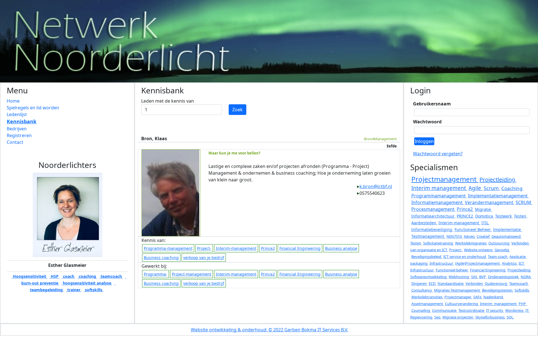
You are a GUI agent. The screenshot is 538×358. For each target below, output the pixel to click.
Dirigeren (419, 283)
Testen (520, 216)
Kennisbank (21, 121)
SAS (474, 276)
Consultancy (422, 290)
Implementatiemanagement (498, 196)
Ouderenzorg (496, 283)
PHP (523, 303)
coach (68, 276)
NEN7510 (454, 236)
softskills (93, 289)
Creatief (483, 236)
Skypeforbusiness (490, 317)
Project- (204, 248)
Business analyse (341, 248)
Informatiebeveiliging (432, 229)
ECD (432, 283)
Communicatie (444, 310)
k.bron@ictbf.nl (376, 186)
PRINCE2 (465, 216)
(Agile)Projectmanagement (478, 263)
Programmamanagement (439, 196)
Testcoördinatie (471, 310)
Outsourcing (499, 243)
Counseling (421, 310)
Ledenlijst (17, 114)
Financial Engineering (300, 248)
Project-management (191, 274)
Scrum (492, 188)
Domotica (484, 216)
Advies (470, 236)
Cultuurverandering (462, 303)
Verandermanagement (489, 202)
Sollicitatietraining (438, 243)
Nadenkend (493, 296)
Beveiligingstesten (497, 290)
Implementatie (507, 229)
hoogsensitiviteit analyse (87, 283)
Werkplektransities (427, 296)
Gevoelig (502, 249)
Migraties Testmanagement (457, 290)
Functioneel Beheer (473, 229)
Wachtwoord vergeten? (438, 154)
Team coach (498, 256)
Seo (437, 317)
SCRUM (524, 202)
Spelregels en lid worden (33, 108)
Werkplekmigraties (471, 243)
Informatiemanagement (437, 202)
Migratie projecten (458, 317)
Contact (15, 142)
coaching (87, 276)
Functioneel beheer (452, 269)
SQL (510, 317)
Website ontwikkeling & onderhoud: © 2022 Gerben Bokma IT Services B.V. (269, 330)
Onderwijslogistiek (504, 276)
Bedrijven (17, 129)
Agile (476, 188)
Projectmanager (458, 296)
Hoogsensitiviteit (29, 276)
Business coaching (161, 257)
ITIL (485, 222)
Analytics (510, 263)
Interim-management (236, 248)
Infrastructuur (442, 263)
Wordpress (514, 310)
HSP (55, 276)
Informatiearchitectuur (433, 216)
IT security (495, 310)
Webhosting (459, 276)
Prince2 (268, 248)
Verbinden (474, 283)
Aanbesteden (424, 222)
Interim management (439, 188)
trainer (74, 289)
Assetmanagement (427, 303)
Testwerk (504, 216)
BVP (483, 276)
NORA (526, 276)
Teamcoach (519, 283)
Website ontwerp (478, 249)
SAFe (477, 296)
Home (13, 101)
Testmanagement (428, 236)
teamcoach (111, 276)
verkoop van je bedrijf (203, 257)
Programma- (155, 274)
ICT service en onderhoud (465, 256)
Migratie (483, 209)
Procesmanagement (433, 209)
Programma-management (168, 248)
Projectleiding (497, 179)
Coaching (512, 188)
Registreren (19, 135)
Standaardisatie (450, 283)
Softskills (522, 290)
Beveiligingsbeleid (426, 256)
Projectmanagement (444, 179)
